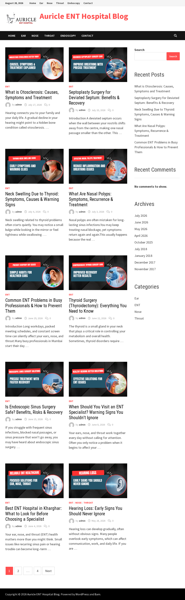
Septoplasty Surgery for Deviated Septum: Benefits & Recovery (94, 98)
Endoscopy (74, 3)
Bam (97, 594)
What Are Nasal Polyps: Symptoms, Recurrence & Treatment (91, 199)
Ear (41, 3)
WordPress (82, 594)
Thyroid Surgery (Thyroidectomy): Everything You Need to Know (98, 306)
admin (18, 104)
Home (32, 3)
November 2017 (145, 269)
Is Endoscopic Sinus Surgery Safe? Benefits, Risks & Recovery (34, 409)
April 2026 (141, 236)
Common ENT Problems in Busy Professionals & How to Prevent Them (33, 306)
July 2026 (140, 215)
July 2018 (140, 249)
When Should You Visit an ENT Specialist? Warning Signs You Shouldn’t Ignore (96, 412)
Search (139, 50)
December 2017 (144, 262)
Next (48, 571)
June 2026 (141, 222)
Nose (49, 3)
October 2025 (143, 242)
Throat (60, 3)
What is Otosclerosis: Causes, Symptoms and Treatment (32, 95)
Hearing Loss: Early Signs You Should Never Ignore (95, 511)
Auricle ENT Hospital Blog (84, 16)
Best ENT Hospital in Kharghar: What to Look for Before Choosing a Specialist (33, 514)
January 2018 (143, 256)
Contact (88, 3)
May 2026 (140, 229)
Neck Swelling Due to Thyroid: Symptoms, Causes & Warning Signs (32, 199)
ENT (7, 86)
